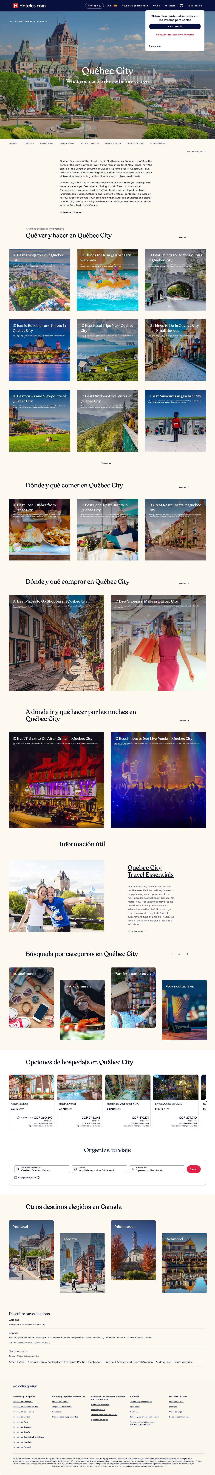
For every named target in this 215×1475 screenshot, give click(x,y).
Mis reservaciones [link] (60, 1401)
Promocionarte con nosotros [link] (104, 1414)
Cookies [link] (134, 1412)
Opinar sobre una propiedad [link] (65, 1417)
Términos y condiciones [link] (141, 1401)
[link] (174, 46)
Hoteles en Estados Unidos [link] (25, 1407)
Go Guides (13, 144)
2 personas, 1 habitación (149, 1170)
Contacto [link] (56, 1412)
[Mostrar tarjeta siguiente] (206, 1101)
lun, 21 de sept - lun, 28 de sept (96, 1170)
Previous (172, 954)
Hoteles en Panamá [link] (22, 1447)
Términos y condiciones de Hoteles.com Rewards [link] (142, 1423)
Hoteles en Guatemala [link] (23, 1412)
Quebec (28, 21)
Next (186, 954)
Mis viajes (170, 5)
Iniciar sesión (195, 5)
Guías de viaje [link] (175, 1412)
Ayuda (156, 5)
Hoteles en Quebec (157, 144)
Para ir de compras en (90, 144)
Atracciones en (46, 144)
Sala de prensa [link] (98, 1409)
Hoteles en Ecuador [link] (22, 1427)
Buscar (194, 1169)
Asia (21, 1362)
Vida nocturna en (113, 144)
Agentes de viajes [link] (99, 1419)
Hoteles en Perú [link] (20, 1422)
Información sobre (135, 144)
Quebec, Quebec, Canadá (36, 1170)
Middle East (163, 1362)
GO (10, 21)
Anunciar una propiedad (135, 5)
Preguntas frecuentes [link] (62, 1407)
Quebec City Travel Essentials (151, 871)
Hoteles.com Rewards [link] (179, 1417)
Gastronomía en (67, 144)
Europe (109, 1362)
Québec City (29, 144)
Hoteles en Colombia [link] (23, 1401)
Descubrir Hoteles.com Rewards (175, 34)
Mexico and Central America (135, 1362)
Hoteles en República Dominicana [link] (28, 1437)
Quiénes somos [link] (176, 1401)
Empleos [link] (173, 1407)
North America (18, 1351)
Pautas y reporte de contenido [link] (144, 1417)
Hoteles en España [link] (21, 1432)
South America (183, 1362)
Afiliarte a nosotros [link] (100, 1404)
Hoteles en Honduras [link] (22, 1442)
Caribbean (94, 1362)
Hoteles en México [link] (21, 1417)
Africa (12, 1362)
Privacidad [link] (134, 1407)
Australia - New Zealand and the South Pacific (56, 1362)
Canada (18, 21)
